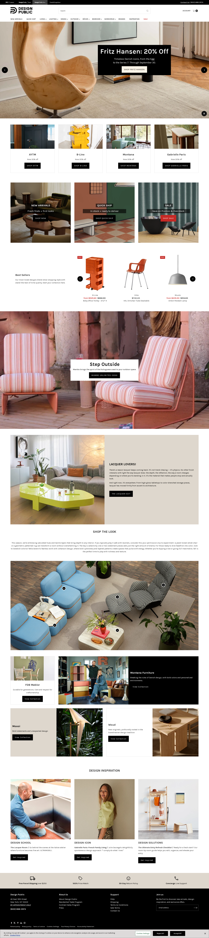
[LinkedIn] (21, 923)
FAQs (112, 899)
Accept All (177, 933)
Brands (122, 19)
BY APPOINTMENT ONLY (20, 905)
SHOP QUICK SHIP (104, 218)
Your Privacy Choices (68, 926)
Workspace (109, 19)
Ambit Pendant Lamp (177, 301)
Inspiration (134, 19)
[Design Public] (40, 2)
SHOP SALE (168, 218)
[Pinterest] (18, 923)
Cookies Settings (53, 926)
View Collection (32, 699)
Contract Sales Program (69, 905)
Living (42, 19)
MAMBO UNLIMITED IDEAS (104, 375)
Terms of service (39, 926)
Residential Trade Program (70, 902)
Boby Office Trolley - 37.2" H (95, 301)
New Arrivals (16, 19)
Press (61, 908)
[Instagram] (24, 923)
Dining (63, 19)
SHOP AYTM (32, 165)
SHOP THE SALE (104, 54)
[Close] (205, 933)
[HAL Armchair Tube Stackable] (136, 274)
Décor (85, 19)
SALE (146, 19)
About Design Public (68, 899)
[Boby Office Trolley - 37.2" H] (95, 274)
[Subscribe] (196, 908)
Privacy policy (26, 926)
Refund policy (15, 926)
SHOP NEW (40, 218)
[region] (104, 70)
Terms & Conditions (119, 905)
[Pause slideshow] (204, 113)
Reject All (160, 933)
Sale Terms (115, 908)
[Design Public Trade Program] (24, 2)
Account (186, 11)
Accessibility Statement (85, 926)
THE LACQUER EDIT (121, 494)
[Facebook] (11, 923)
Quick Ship (31, 19)
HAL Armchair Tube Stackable (136, 301)
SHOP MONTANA (128, 165)
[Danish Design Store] (55, 2)
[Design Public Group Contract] (9, 2)
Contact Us (184, 2)
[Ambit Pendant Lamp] (178, 274)
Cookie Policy (15, 935)
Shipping (114, 902)
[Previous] (5, 70)
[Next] (204, 70)
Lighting (53, 19)
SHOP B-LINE (80, 165)
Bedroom (96, 19)
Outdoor (74, 19)
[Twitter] (14, 923)
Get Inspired (19, 857)
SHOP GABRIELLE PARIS (176, 165)
